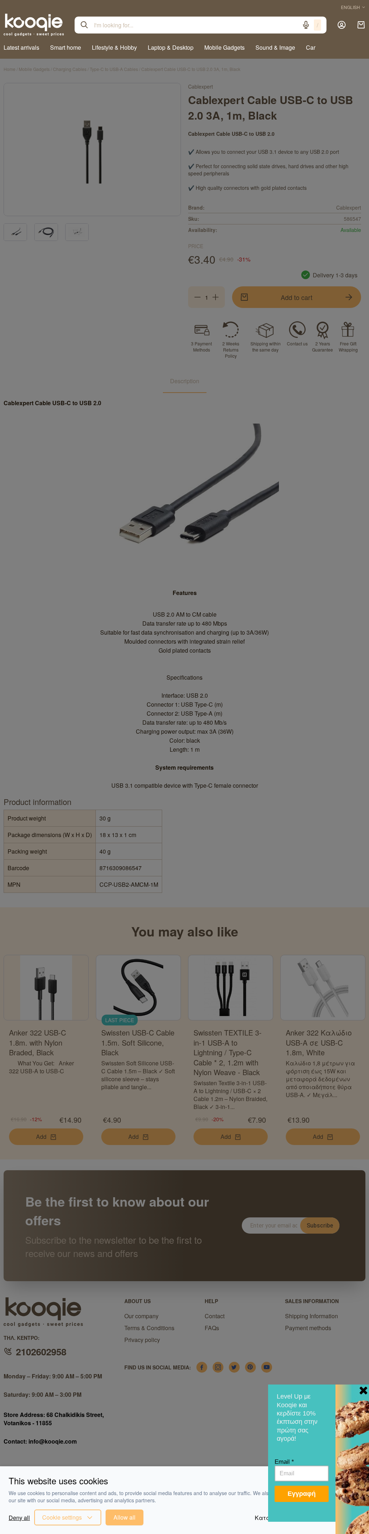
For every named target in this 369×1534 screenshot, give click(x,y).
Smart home (65, 47)
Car (310, 47)
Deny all (19, 1517)
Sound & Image (275, 47)
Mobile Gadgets (224, 47)
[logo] (34, 25)
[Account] (341, 25)
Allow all (124, 1517)
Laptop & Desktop (171, 47)
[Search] (84, 25)
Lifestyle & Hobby (114, 47)
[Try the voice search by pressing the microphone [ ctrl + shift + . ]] (306, 25)
